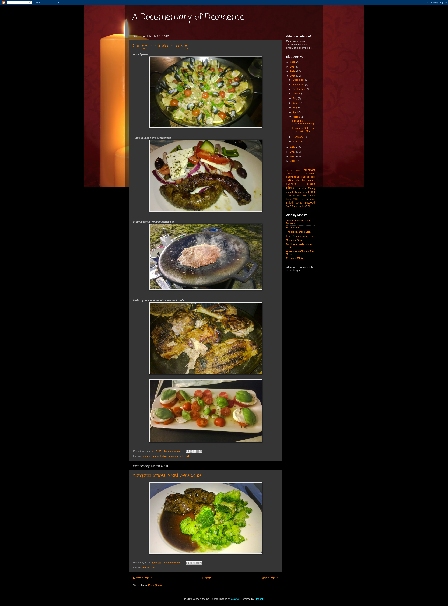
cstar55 (235, 599)
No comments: (172, 451)
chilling (290, 180)
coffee (311, 180)
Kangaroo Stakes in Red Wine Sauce (167, 475)
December (299, 80)
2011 (293, 161)
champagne (292, 177)
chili (313, 177)
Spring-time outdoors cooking (160, 46)
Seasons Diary (294, 240)
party (307, 199)
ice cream (302, 195)
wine (152, 567)
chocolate (301, 180)
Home (206, 578)
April (295, 112)
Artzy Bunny (292, 227)
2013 (293, 151)
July (295, 98)
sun (295, 206)
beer (298, 170)
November (299, 84)
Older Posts (269, 578)
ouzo (302, 199)
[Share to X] (194, 451)
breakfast (309, 169)
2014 (293, 147)
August (297, 93)
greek (180, 456)
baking (289, 170)
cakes (289, 173)
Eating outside (168, 456)
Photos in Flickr (294, 258)
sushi (301, 206)
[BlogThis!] (190, 451)
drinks (302, 188)
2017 (293, 66)
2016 (293, 71)
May (295, 107)
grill (187, 456)
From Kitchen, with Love (299, 236)
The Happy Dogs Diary (298, 231)
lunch (289, 199)
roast (312, 199)
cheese (305, 177)
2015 (293, 76)
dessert (311, 184)
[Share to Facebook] (197, 451)
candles (310, 173)
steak (289, 206)
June (296, 103)
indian (311, 195)
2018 (293, 62)
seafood (310, 202)
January (297, 141)
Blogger (259, 599)
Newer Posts (142, 578)
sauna (299, 203)
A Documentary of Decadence (188, 17)
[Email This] (187, 451)
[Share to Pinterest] (200, 451)
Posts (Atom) (155, 585)
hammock (290, 195)
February (298, 137)
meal (296, 198)
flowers (298, 192)
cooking (146, 456)
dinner (155, 456)
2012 (293, 156)
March (296, 116)
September (299, 89)
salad (289, 202)
